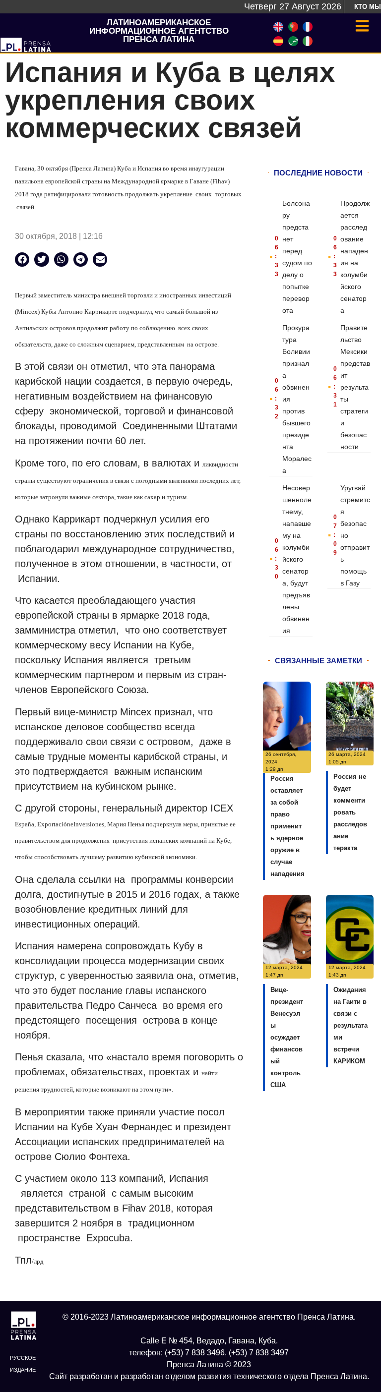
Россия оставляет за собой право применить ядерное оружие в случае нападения (287, 826)
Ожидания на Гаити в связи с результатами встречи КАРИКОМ (350, 1025)
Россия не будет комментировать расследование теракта (350, 812)
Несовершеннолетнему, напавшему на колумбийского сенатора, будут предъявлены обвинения (297, 559)
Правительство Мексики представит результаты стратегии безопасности (355, 387)
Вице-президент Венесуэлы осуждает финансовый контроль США (286, 1037)
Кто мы (367, 6)
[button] (22, 259)
